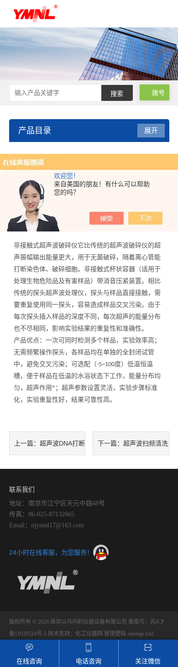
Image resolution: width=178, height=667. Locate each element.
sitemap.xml (140, 633)
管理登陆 (115, 633)
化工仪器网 (89, 633)
